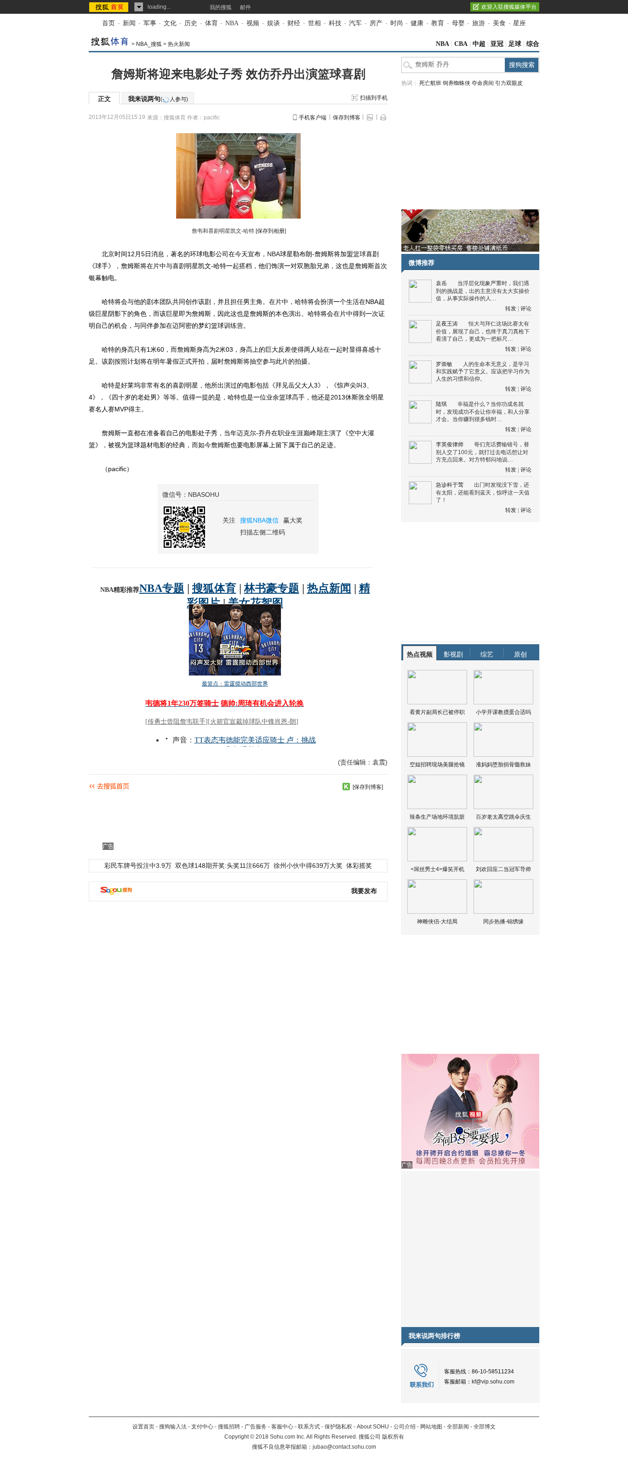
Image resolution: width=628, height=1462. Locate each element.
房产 (376, 23)
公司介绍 (405, 1426)
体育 (211, 23)
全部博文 (485, 1426)
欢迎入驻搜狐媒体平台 (509, 7)
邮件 (245, 7)
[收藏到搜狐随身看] (346, 786)
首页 (108, 23)
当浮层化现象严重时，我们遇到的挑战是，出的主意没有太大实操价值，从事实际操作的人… (483, 291)
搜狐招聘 (229, 1426)
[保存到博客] (368, 787)
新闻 (129, 23)
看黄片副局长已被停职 (437, 712)
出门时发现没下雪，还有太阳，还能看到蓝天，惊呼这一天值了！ (483, 492)
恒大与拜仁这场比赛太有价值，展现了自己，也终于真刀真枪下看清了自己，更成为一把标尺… (483, 331)
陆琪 (441, 404)
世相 (314, 23)
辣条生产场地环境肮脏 (437, 817)
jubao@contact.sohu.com (344, 1447)
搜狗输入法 (173, 1426)
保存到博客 (346, 117)
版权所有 (393, 1437)
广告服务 (256, 1426)
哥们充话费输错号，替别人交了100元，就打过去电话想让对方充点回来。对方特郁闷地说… (482, 452)
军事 (149, 23)
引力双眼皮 (509, 83)
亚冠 (497, 43)
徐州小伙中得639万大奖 (308, 865)
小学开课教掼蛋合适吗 (503, 712)
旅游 (478, 23)
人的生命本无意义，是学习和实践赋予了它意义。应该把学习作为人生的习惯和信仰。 (483, 371)
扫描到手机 (374, 98)
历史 (190, 23)
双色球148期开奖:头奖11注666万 (222, 865)
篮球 (359, 254)
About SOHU (373, 1426)
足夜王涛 (447, 324)
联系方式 (309, 1426)
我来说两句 (158, 98)
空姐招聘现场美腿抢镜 (437, 764)
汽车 (355, 23)
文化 (170, 23)
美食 (499, 23)
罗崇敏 (444, 364)
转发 (510, 308)
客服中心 (282, 1426)
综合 (532, 43)
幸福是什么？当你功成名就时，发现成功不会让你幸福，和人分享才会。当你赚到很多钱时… (483, 411)
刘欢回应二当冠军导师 (503, 869)
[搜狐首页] (109, 7)
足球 (514, 43)
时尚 (396, 23)
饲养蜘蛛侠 (456, 83)
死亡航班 (430, 83)
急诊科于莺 (449, 485)
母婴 (458, 23)
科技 (335, 23)
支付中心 (202, 1426)
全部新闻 (458, 1426)
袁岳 (441, 283)
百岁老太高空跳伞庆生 (503, 817)
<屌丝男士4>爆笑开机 (437, 869)
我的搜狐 (221, 7)
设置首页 (143, 1426)
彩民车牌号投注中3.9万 (137, 865)
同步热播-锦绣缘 (503, 921)
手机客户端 (312, 117)
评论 (525, 308)
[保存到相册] (271, 231)
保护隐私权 (338, 1426)
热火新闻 (179, 44)
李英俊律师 (449, 444)
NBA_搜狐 (149, 44)
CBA (461, 43)
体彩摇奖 (359, 865)
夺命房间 (483, 83)
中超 (479, 43)
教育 (437, 23)
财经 (293, 23)
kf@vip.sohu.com (493, 1381)
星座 (519, 23)
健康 (417, 23)
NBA (232, 23)
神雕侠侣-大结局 (437, 921)
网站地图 (431, 1426)
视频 (252, 23)
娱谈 (273, 23)
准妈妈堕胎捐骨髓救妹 (503, 764)
